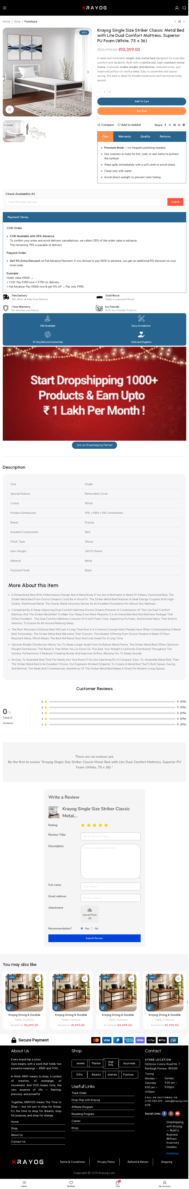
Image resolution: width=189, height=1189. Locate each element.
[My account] (177, 8)
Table (18, 1019)
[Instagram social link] (171, 1113)
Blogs (75, 1128)
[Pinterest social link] (174, 125)
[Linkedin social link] (179, 125)
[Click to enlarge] (10, 109)
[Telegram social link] (183, 125)
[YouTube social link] (177, 1113)
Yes (87, 928)
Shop (17, 21)
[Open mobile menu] (4, 8)
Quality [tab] (145, 136)
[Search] (184, 8)
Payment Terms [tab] (18, 217)
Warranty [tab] (124, 136)
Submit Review (94, 938)
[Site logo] (94, 7)
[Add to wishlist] (38, 979)
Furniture (31, 21)
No (96, 928)
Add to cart (142, 101)
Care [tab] (105, 136)
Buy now (142, 111)
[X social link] (169, 125)
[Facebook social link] (165, 125)
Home (6, 21)
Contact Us (18, 1141)
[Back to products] (179, 22)
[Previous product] (175, 22)
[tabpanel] (141, 162)
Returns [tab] (165, 136)
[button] (6, 72)
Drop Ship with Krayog (86, 1100)
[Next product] (184, 22)
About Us (17, 1135)
